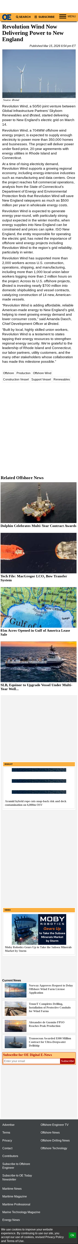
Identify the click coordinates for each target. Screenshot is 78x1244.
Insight (9, 764)
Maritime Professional (16, 1204)
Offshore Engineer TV (55, 1124)
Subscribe (46, 17)
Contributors (10, 1156)
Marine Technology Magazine (21, 1212)
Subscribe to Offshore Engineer (16, 1165)
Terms (6, 1132)
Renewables (62, 379)
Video (8, 910)
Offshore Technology (54, 1148)
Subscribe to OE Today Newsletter (17, 1177)
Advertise (8, 1124)
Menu (72, 16)
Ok (72, 1235)
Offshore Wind (42, 373)
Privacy (7, 1140)
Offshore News (50, 1132)
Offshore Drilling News (55, 1140)
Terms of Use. (15, 1241)
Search (25, 17)
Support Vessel (41, 379)
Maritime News (12, 1188)
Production (23, 373)
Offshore (8, 373)
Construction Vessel (16, 379)
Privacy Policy (54, 1237)
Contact (7, 1148)
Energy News (11, 1219)
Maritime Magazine (14, 1196)
